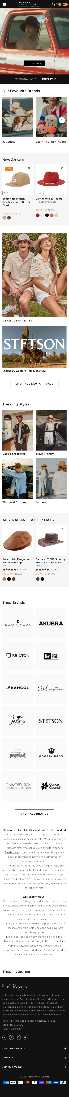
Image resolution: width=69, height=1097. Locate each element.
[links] (17, 117)
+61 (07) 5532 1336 (11, 1029)
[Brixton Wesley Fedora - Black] (47, 215)
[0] (58, 4)
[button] (62, 120)
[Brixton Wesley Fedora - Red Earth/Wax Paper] (38, 215)
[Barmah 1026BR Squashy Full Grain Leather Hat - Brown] (38, 579)
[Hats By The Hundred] (29, 4)
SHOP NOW (34, 63)
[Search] (53, 4)
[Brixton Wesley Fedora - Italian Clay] (52, 215)
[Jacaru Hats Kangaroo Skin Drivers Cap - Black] (9, 579)
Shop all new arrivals (34, 383)
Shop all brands (34, 813)
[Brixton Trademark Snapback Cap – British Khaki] (4, 218)
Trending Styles (15, 404)
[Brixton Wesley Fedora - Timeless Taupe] (56, 215)
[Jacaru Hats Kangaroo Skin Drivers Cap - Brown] (14, 579)
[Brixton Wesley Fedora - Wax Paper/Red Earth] (42, 215)
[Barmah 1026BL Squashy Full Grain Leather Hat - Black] (42, 579)
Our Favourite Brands (21, 91)
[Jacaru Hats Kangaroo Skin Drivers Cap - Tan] (4, 579)
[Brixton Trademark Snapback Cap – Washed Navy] (9, 218)
